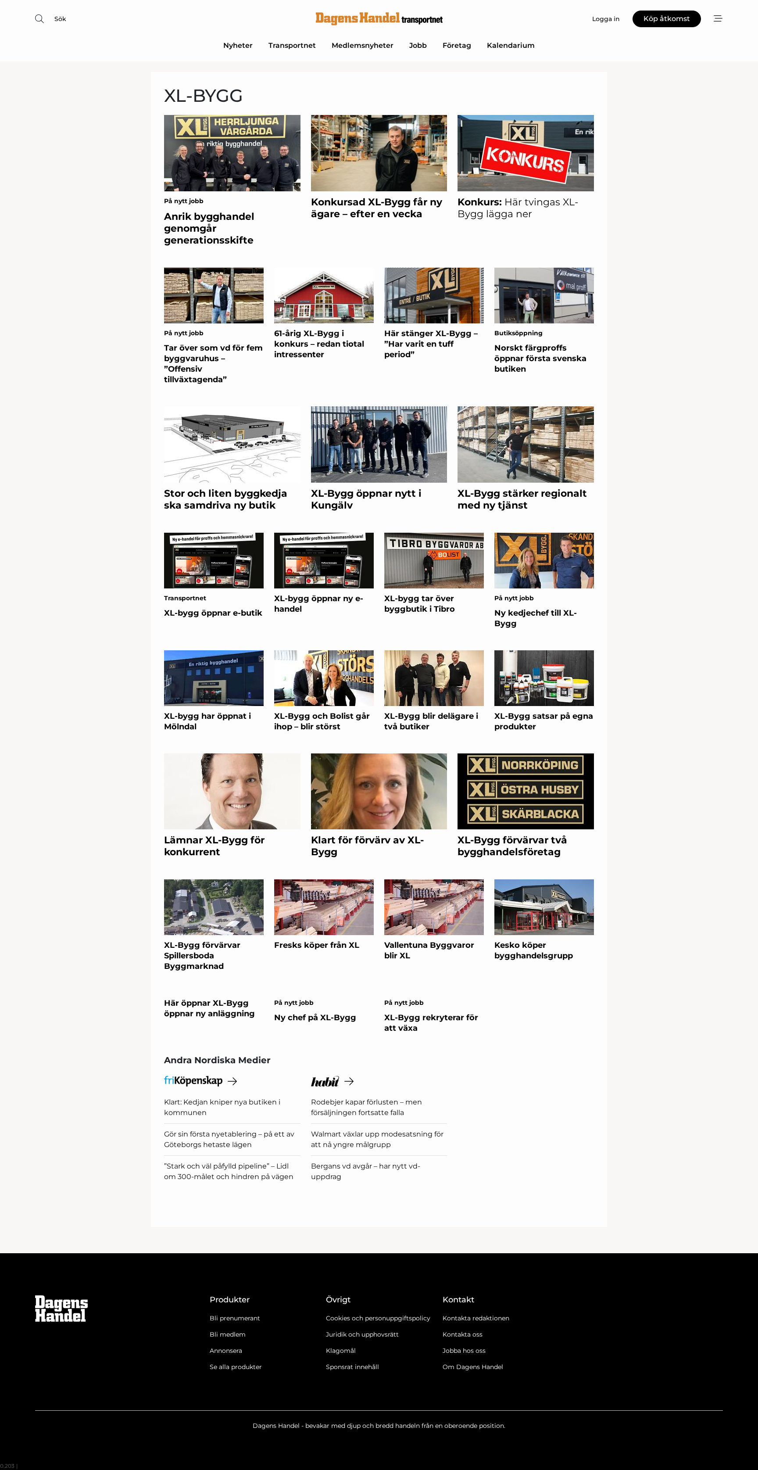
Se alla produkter (236, 1367)
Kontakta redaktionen (476, 1318)
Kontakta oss (463, 1334)
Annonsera (226, 1351)
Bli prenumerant (235, 1318)
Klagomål (341, 1351)
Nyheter (238, 45)
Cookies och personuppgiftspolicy (378, 1318)
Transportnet (292, 45)
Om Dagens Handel (473, 1367)
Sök (60, 19)
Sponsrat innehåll (352, 1367)
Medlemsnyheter (362, 45)
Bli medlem (228, 1334)
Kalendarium (511, 45)
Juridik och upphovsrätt (362, 1334)
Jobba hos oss (464, 1351)
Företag (457, 45)
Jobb (418, 45)
